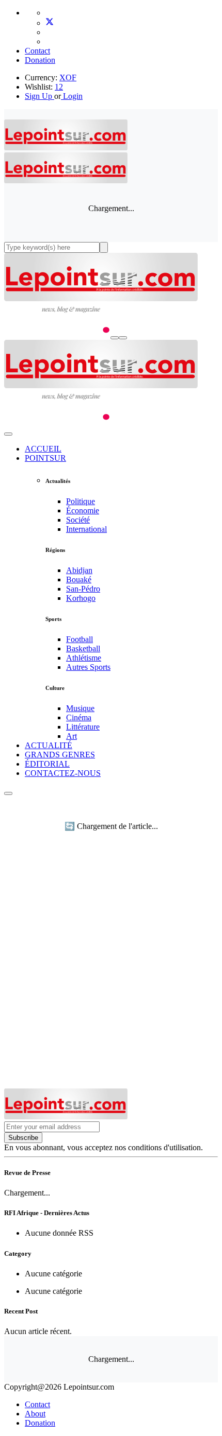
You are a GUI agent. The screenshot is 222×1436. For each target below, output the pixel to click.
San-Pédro (83, 588)
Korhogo (81, 598)
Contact (37, 50)
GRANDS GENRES (60, 754)
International (86, 529)
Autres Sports (88, 667)
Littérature (83, 726)
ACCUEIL (43, 448)
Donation (40, 60)
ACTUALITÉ (48, 745)
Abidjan (79, 570)
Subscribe (23, 1137)
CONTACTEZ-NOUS (63, 773)
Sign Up (38, 96)
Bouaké (78, 579)
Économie (82, 510)
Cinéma (78, 717)
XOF (67, 77)
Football (79, 639)
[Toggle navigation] (123, 337)
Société (78, 519)
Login (72, 96)
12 (59, 86)
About (35, 1413)
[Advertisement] (111, 972)
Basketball (83, 648)
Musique (80, 708)
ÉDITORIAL (47, 763)
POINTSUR (45, 458)
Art (71, 736)
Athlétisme (83, 657)
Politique (80, 501)
